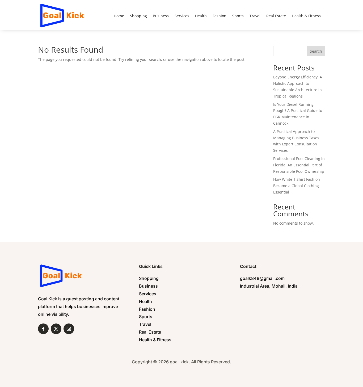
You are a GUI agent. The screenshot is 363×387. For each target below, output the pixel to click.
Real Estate (276, 15)
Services (182, 15)
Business (161, 15)
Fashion (219, 15)
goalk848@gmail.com (262, 278)
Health (201, 15)
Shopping (138, 15)
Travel (255, 15)
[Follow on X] (56, 328)
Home (119, 15)
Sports (238, 15)
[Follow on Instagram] (69, 328)
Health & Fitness (306, 15)
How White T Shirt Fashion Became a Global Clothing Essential (296, 186)
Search (316, 51)
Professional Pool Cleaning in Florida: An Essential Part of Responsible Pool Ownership (299, 165)
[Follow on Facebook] (43, 328)
